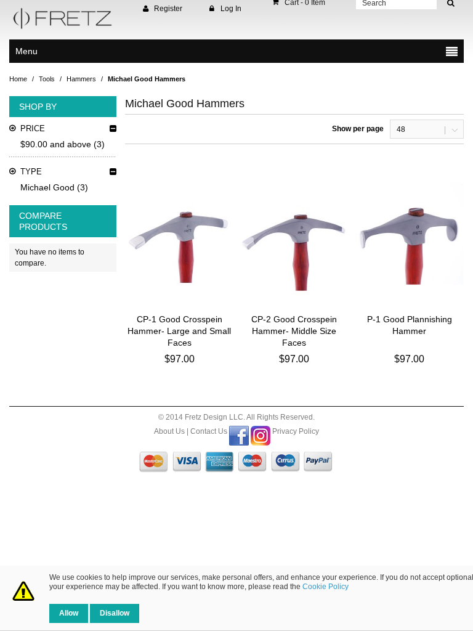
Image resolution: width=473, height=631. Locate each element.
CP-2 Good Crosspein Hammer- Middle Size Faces (294, 331)
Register (168, 8)
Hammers (81, 79)
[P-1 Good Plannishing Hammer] (409, 234)
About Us (169, 431)
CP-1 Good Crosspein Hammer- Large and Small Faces (179, 331)
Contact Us (208, 431)
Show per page (358, 128)
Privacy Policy (295, 431)
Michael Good (47, 187)
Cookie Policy (325, 586)
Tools (47, 79)
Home (18, 79)
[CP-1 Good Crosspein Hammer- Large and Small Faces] (179, 234)
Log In (230, 8)
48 (401, 129)
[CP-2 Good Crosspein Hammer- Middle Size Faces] (294, 234)
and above (55, 144)
